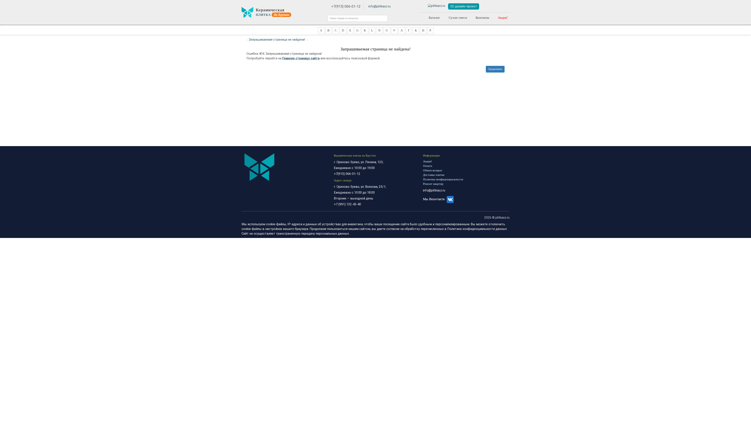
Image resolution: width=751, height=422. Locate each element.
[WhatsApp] (422, 6)
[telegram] (436, 6)
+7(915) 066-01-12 (345, 6)
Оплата (427, 165)
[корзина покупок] (505, 6)
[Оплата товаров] (495, 6)
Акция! (503, 17)
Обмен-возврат (432, 170)
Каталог (434, 17)
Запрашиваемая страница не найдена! (277, 39)
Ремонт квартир (433, 183)
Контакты (482, 17)
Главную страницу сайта (301, 58)
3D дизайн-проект (463, 6)
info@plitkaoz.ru (379, 6)
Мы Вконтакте (434, 199)
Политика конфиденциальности (443, 179)
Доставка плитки (433, 174)
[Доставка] (486, 6)
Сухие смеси (458, 17)
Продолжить (495, 69)
